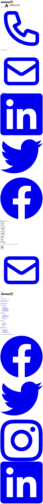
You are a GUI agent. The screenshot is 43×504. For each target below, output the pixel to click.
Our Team (4, 324)
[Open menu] (0, 219)
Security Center (5, 330)
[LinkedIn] (21, 134)
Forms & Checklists (6, 332)
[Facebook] (21, 218)
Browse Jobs (5, 307)
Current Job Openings (4, 220)
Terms (4, 325)
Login (1, 242)
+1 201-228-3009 (3, 298)
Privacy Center (5, 329)
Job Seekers (3, 231)
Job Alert (2, 248)
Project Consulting (6, 316)
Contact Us (2, 241)
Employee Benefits (6, 309)
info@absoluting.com (4, 303)
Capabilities (2, 236)
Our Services (3, 226)
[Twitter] (21, 176)
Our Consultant (5, 308)
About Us (2, 237)
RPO (3, 317)
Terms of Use (5, 331)
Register (4, 242)
